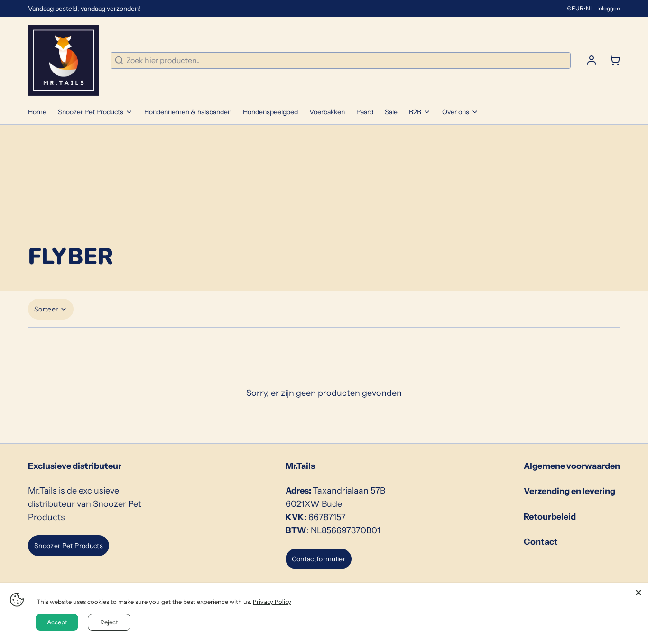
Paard (364, 112)
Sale (391, 112)
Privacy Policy (272, 601)
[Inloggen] (587, 60)
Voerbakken (327, 112)
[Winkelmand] (610, 60)
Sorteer (46, 309)
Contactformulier (319, 559)
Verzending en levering (569, 491)
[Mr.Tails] (63, 60)
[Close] (638, 592)
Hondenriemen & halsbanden (187, 112)
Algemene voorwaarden (572, 466)
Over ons (455, 112)
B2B (415, 112)
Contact (541, 542)
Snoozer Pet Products (90, 112)
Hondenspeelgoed (270, 112)
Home (37, 112)
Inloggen (608, 8)
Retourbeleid (550, 517)
